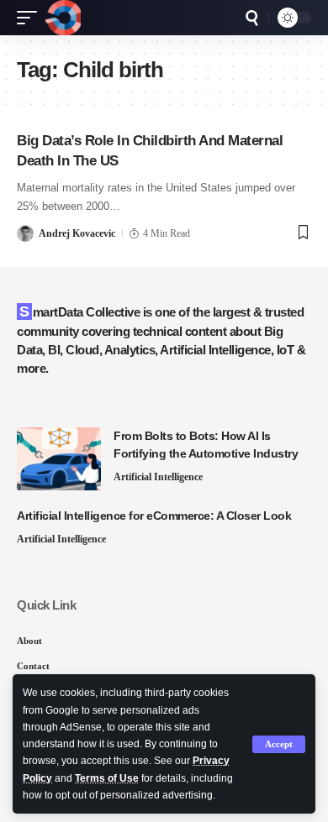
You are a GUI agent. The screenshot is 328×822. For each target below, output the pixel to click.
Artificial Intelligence (158, 477)
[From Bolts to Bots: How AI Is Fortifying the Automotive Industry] (59, 458)
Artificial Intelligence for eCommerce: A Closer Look (154, 515)
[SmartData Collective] (63, 17)
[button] (278, 744)
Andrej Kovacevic (77, 233)
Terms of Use (107, 778)
